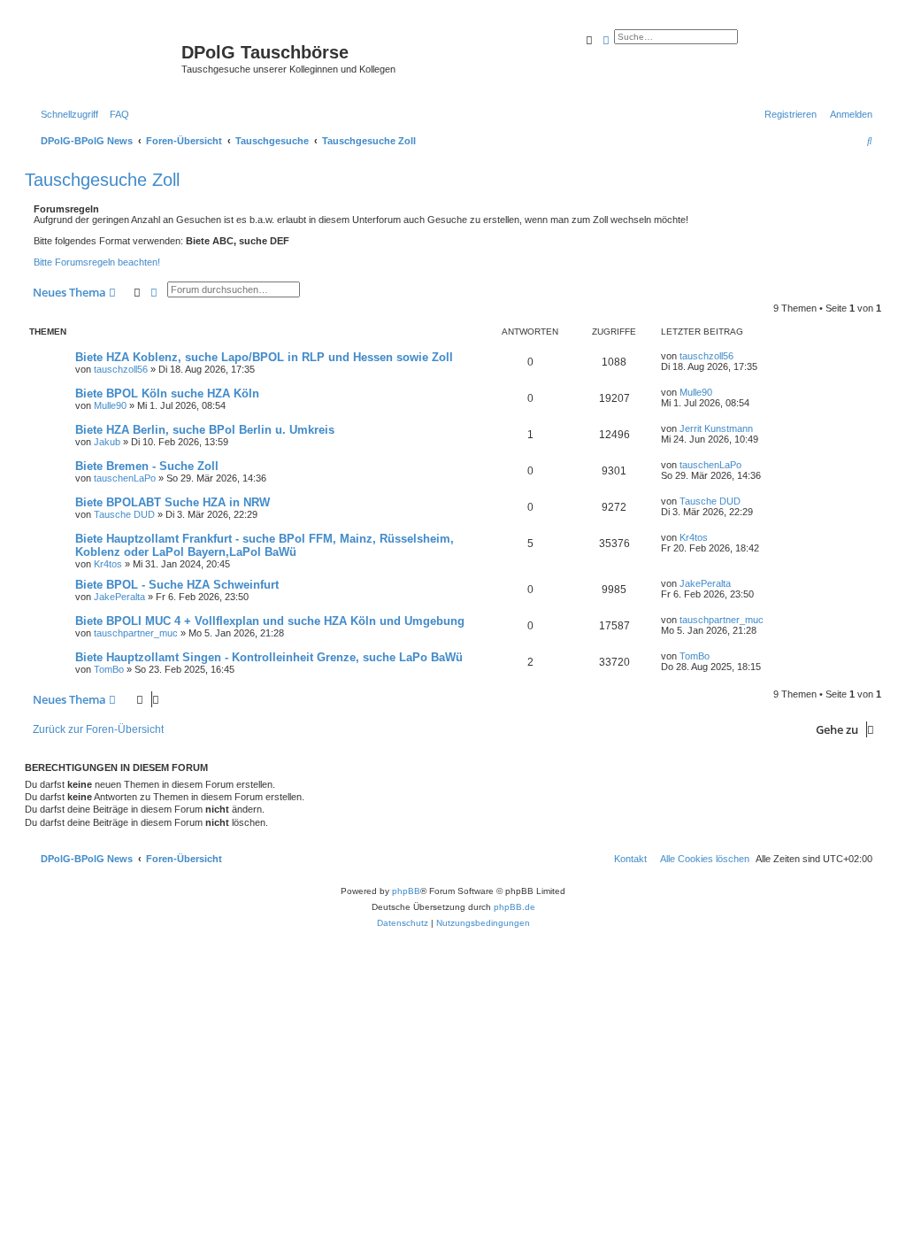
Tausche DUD (124, 514)
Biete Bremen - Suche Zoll (147, 466)
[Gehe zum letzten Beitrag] (739, 356)
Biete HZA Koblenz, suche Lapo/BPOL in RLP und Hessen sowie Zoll (264, 357)
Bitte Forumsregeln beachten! (97, 262)
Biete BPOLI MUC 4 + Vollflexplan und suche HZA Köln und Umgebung (270, 621)
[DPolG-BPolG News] (105, 57)
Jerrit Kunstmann (716, 428)
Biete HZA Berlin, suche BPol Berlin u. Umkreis (204, 429)
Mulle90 (110, 405)
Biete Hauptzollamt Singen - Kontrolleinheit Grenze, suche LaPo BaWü (269, 657)
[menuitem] (116, 114)
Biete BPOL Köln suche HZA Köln (167, 393)
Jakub (107, 441)
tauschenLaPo (125, 478)
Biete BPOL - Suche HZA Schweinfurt (177, 584)
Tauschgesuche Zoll (102, 179)
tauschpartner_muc (136, 633)
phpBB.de (514, 907)
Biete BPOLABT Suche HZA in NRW (172, 502)
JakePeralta (119, 596)
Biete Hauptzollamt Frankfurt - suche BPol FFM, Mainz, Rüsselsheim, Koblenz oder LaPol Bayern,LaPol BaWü (264, 545)
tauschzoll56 (121, 369)
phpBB (406, 891)
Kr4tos (108, 564)
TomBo (109, 669)
